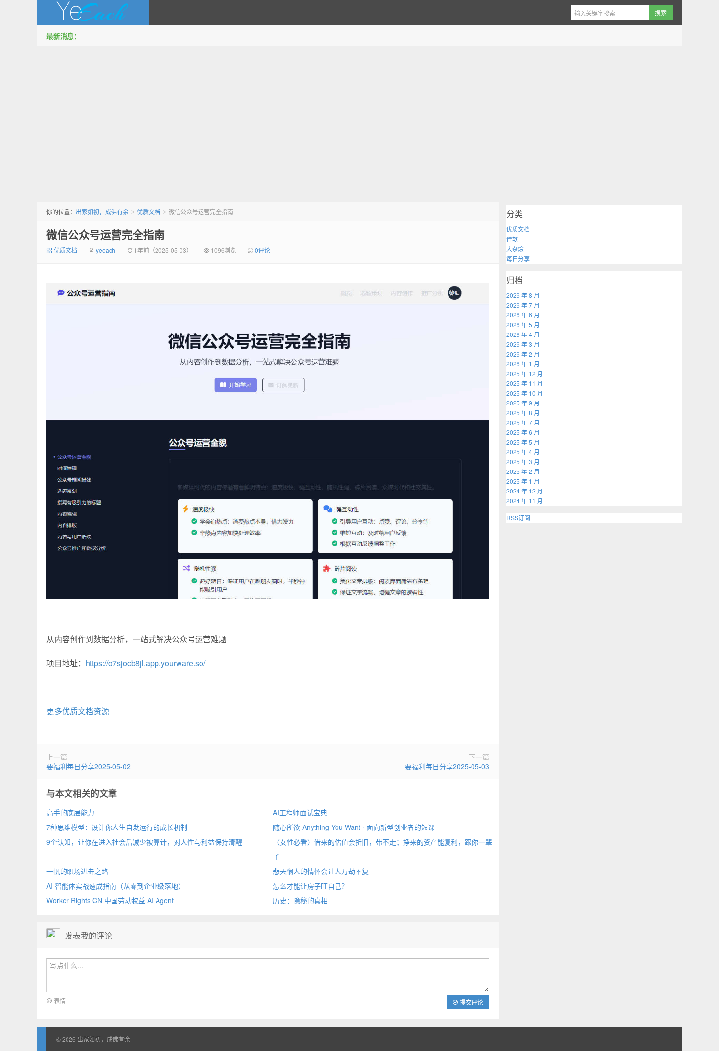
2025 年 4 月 (522, 451)
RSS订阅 (518, 518)
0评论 (262, 250)
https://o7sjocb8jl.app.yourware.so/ (145, 663)
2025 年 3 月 (522, 461)
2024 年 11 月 (524, 500)
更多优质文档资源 (77, 710)
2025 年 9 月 (522, 403)
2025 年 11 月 (524, 383)
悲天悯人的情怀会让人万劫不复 (321, 871)
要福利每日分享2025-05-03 (447, 766)
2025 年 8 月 (522, 412)
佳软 (512, 239)
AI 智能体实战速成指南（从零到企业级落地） (115, 886)
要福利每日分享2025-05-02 (88, 766)
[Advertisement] (359, 121)
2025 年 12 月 (524, 373)
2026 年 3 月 (522, 344)
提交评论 (470, 1002)
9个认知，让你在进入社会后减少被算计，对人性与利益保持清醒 (144, 842)
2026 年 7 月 (522, 305)
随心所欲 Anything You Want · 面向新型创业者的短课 (354, 827)
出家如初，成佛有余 (93, 12)
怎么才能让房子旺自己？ (310, 886)
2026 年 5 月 (522, 324)
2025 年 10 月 (524, 393)
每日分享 (518, 258)
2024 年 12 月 (524, 491)
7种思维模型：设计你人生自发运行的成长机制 (116, 827)
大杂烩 (515, 249)
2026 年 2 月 (522, 354)
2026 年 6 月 (522, 315)
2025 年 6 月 (522, 432)
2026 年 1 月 (522, 363)
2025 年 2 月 (522, 471)
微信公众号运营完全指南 (105, 234)
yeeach (105, 250)
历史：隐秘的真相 (300, 900)
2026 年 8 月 (522, 295)
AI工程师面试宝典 (300, 812)
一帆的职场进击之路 (77, 871)
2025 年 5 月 (522, 442)
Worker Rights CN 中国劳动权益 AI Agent (110, 900)
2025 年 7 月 (522, 422)
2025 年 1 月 (522, 481)
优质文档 (148, 211)
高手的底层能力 (70, 812)
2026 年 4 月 (522, 334)
